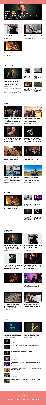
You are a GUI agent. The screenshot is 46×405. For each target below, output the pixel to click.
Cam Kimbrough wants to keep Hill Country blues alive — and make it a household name (13, 267)
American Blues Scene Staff (28, 38)
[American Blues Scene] (23, 2)
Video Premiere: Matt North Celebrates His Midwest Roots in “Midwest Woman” (33, 120)
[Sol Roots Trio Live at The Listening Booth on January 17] (7, 353)
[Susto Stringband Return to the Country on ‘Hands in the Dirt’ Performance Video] (33, 151)
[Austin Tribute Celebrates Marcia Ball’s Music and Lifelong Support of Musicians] (7, 358)
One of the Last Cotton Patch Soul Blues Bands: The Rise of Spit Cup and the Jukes (12, 306)
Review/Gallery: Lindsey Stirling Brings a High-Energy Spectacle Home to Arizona (28, 217)
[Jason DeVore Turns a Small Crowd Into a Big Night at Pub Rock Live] (38, 211)
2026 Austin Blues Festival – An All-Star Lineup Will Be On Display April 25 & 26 (33, 335)
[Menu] (4, 2)
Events (28, 399)
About (37, 399)
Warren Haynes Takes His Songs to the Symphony (13, 53)
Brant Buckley (26, 289)
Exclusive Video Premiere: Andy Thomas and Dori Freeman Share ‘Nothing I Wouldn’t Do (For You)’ (13, 179)
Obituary (26, 24)
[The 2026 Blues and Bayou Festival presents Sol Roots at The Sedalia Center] (13, 327)
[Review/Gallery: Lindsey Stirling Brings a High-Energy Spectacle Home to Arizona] (28, 211)
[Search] (41, 2)
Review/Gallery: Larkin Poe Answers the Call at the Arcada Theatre (37, 203)
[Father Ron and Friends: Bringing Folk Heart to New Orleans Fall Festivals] (7, 381)
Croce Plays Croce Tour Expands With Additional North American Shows (25, 345)
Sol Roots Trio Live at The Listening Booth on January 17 (22, 351)
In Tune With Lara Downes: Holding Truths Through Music (32, 305)
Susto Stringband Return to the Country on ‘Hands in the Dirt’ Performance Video (33, 159)
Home (8, 399)
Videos (32, 399)
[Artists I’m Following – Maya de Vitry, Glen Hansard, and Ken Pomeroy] (28, 197)
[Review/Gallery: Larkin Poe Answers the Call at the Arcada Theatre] (38, 197)
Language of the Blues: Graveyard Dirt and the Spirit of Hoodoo (38, 90)
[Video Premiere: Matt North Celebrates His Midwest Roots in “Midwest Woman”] (33, 111)
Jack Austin (6, 38)
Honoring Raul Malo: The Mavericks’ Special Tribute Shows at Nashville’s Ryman (25, 363)
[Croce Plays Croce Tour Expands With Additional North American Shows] (7, 347)
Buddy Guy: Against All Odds (12, 285)
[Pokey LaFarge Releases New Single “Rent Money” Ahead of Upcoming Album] (13, 131)
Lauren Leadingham (7, 123)
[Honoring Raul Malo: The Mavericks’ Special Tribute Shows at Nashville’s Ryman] (7, 364)
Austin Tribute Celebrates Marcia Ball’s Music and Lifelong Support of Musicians (25, 357)
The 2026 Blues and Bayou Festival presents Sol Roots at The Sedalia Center (12, 335)
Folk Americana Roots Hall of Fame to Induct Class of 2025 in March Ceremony (24, 341)
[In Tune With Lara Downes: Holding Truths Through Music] (33, 297)
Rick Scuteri (6, 55)
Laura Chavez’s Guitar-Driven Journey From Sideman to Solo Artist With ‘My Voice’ (33, 267)
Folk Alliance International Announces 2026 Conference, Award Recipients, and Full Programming (26, 369)
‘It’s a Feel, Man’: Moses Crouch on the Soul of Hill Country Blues (12, 36)
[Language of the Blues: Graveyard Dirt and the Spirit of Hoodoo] (38, 84)
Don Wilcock (6, 286)
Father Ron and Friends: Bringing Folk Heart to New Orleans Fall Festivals (25, 379)
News (12, 399)
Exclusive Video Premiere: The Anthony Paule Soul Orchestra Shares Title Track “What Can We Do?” (12, 120)
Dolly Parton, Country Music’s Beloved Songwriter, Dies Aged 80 (33, 36)
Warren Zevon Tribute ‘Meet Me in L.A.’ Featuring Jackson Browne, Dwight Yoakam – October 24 (26, 374)
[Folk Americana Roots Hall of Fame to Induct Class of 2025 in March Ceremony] (7, 341)
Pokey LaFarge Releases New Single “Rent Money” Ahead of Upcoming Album (12, 140)
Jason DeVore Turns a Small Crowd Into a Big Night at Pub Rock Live (38, 217)
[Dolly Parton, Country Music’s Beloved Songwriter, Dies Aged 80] (33, 29)
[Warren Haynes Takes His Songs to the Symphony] (13, 46)
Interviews (8, 11)
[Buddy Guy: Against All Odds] (13, 278)
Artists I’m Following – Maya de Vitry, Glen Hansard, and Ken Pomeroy (27, 203)
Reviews (5, 41)
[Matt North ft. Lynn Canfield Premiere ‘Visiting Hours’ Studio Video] (13, 151)
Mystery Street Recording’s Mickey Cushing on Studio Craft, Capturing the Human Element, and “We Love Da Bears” (32, 286)
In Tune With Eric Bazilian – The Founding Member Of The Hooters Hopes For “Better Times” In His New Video (21, 16)
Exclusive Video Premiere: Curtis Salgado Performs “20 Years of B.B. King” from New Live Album (32, 140)
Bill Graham (6, 86)
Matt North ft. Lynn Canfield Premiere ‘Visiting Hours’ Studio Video (12, 159)
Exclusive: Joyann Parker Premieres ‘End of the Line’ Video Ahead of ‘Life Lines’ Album (31, 179)
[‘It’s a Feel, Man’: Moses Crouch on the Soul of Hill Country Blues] (13, 29)
